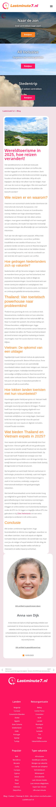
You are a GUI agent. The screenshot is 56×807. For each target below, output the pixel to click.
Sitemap (19, 796)
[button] (51, 6)
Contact (11, 796)
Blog (19, 111)
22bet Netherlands (24, 514)
